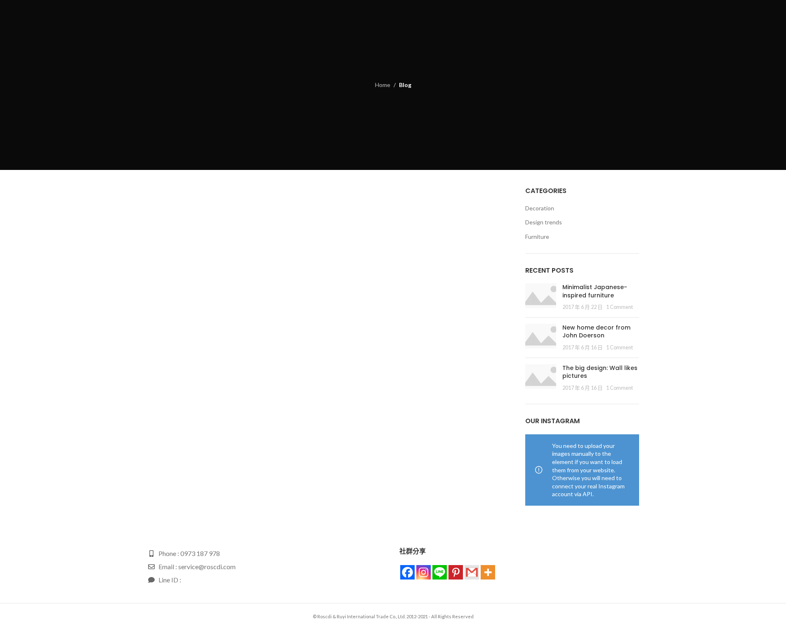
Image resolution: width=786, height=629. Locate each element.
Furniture (537, 236)
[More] (488, 572)
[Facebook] (407, 572)
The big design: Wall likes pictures (599, 372)
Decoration (539, 208)
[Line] (439, 572)
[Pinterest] (455, 572)
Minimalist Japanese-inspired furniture (594, 291)
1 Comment (619, 307)
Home (382, 84)
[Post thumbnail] (540, 297)
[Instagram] (423, 572)
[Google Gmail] (472, 572)
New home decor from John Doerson (596, 331)
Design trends (543, 222)
